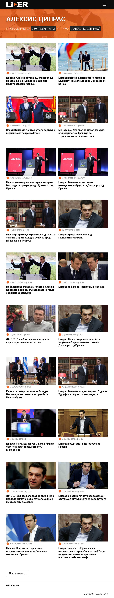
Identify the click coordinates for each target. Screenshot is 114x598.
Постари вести (17, 573)
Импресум (12, 585)
